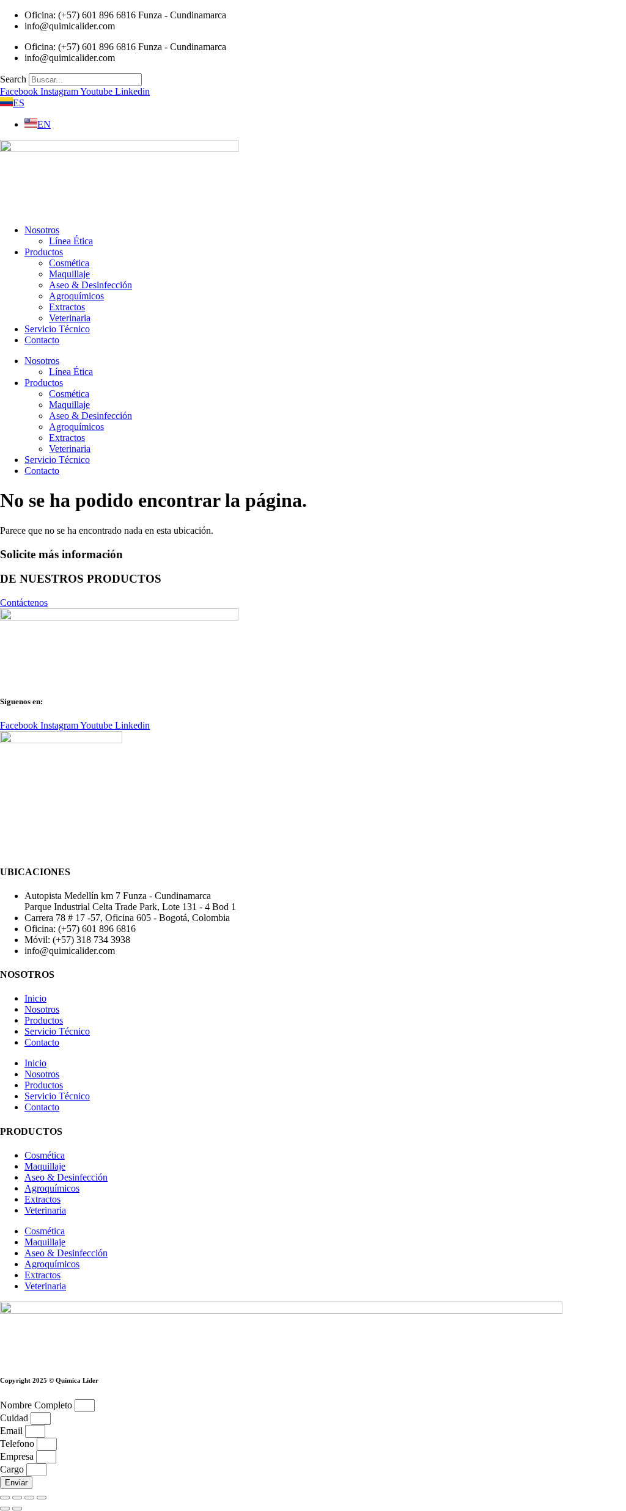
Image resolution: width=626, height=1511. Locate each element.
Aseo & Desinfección (90, 285)
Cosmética (69, 263)
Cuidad (15, 1418)
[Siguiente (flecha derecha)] (17, 1508)
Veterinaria (69, 318)
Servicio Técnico (57, 329)
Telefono (18, 1443)
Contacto (41, 340)
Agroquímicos (76, 296)
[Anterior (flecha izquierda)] (5, 1508)
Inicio (35, 998)
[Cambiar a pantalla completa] (17, 1497)
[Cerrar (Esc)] (41, 1497)
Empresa (18, 1456)
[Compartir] (29, 1497)
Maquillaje (69, 274)
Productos (43, 252)
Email (12, 1430)
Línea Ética (71, 241)
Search (13, 79)
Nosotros (41, 230)
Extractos (67, 307)
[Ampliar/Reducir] (5, 1497)
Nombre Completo (37, 1405)
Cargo (13, 1469)
